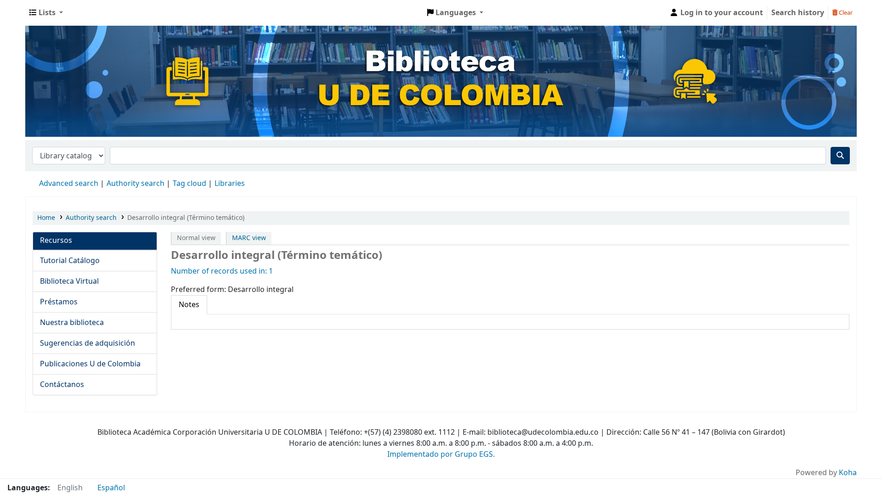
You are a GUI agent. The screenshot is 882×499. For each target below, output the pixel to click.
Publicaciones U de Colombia (90, 364)
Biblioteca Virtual (69, 281)
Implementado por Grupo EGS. (441, 454)
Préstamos (59, 302)
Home (46, 218)
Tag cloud (189, 183)
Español (111, 487)
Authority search (135, 183)
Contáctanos (62, 384)
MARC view (249, 238)
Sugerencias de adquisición (87, 343)
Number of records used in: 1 (222, 271)
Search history (797, 12)
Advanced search (68, 183)
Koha (848, 472)
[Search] (840, 155)
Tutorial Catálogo (70, 260)
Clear (845, 12)
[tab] (189, 304)
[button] (46, 13)
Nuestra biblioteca (72, 322)
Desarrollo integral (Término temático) (185, 218)
